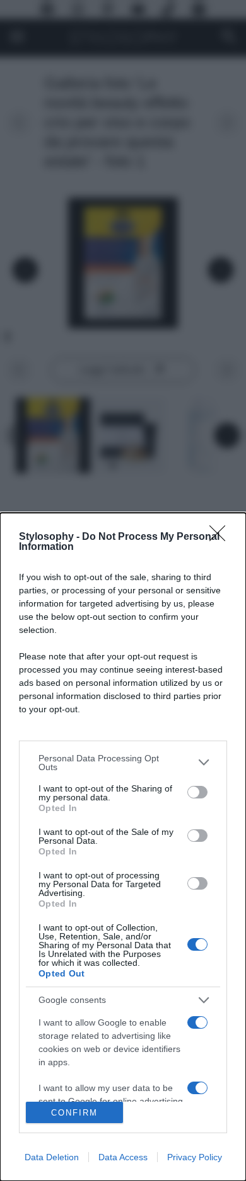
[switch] (197, 792)
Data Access (123, 1157)
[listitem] (123, 762)
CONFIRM (74, 1112)
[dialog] (123, 847)
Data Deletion (52, 1157)
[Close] (221, 537)
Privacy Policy (194, 1157)
